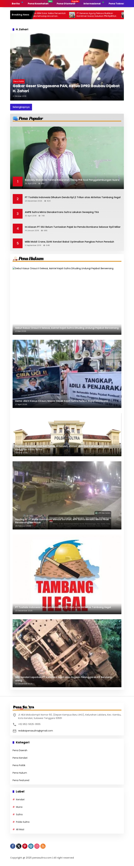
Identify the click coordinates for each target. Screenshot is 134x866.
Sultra (19, 814)
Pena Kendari (20, 757)
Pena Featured (21, 780)
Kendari (20, 799)
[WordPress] (31, 846)
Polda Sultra (22, 822)
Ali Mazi (20, 829)
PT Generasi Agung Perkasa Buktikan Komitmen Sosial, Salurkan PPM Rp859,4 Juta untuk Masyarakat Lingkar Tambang (75, 15)
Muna (19, 807)
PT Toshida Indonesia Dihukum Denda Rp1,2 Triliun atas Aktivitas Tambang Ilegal (73, 197)
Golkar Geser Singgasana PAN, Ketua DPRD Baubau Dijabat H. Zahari (66, 89)
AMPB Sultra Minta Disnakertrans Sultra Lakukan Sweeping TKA (62, 212)
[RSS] (43, 846)
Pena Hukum (20, 772)
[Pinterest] (24, 846)
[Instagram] (37, 846)
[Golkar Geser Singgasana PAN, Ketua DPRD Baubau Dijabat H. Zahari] (67, 67)
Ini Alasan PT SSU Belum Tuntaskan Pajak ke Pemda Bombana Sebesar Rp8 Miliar (73, 227)
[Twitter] (18, 846)
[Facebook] (12, 846)
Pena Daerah (20, 750)
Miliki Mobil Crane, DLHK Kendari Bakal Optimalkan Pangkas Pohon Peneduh (69, 241)
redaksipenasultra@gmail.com (35, 730)
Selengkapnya (21, 107)
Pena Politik (19, 81)
